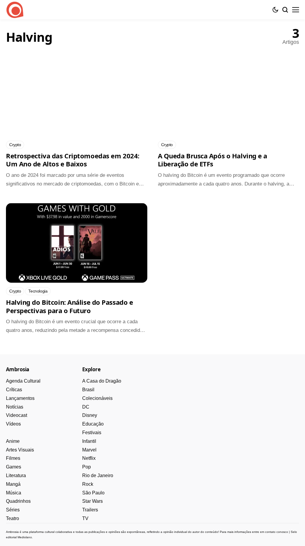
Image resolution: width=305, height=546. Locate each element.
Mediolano (25, 537)
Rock (87, 484)
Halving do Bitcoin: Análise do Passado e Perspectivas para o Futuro (69, 306)
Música (13, 492)
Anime (13, 441)
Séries (13, 509)
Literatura (16, 475)
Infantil (89, 441)
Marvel (89, 449)
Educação (93, 423)
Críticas (14, 389)
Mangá (13, 484)
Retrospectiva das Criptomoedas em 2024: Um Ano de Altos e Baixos (72, 159)
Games (13, 466)
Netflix (89, 458)
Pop (86, 466)
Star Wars (92, 501)
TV (85, 518)
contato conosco (276, 531)
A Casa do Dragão (101, 380)
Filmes (13, 458)
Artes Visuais (20, 449)
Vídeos (13, 423)
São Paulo (93, 492)
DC (85, 406)
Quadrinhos (18, 501)
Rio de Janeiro (97, 475)
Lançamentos (20, 398)
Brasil (88, 389)
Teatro (12, 518)
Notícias (14, 406)
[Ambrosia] (15, 10)
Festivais (91, 432)
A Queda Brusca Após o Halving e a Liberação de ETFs (212, 159)
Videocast (16, 415)
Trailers (90, 509)
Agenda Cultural (23, 380)
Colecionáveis (97, 398)
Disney (89, 415)
